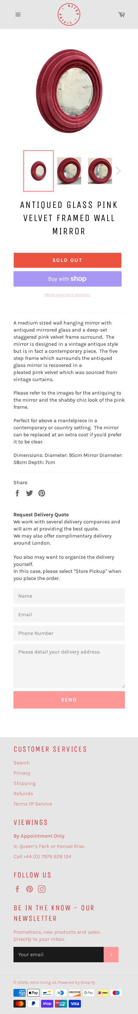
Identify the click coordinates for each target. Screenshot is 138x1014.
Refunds (23, 793)
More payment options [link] (67, 295)
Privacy (21, 773)
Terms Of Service (32, 804)
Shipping (24, 783)
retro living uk (43, 982)
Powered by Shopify (76, 982)
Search (21, 763)
